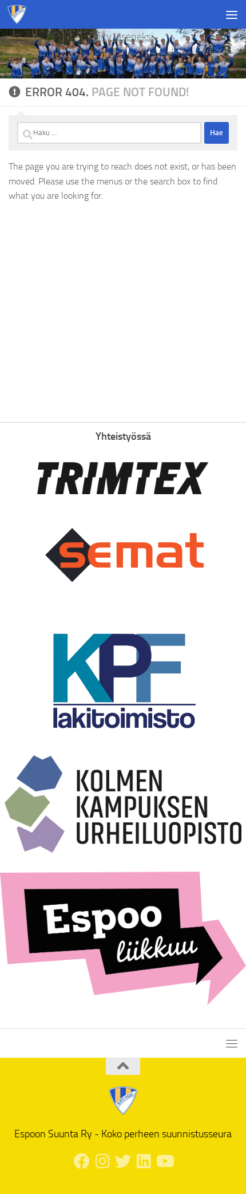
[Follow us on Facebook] (82, 1161)
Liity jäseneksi (123, 36)
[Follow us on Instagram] (102, 1161)
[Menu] (231, 14)
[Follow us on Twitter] (123, 1161)
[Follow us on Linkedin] (144, 1161)
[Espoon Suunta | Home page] (20, 14)
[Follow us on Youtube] (164, 1161)
